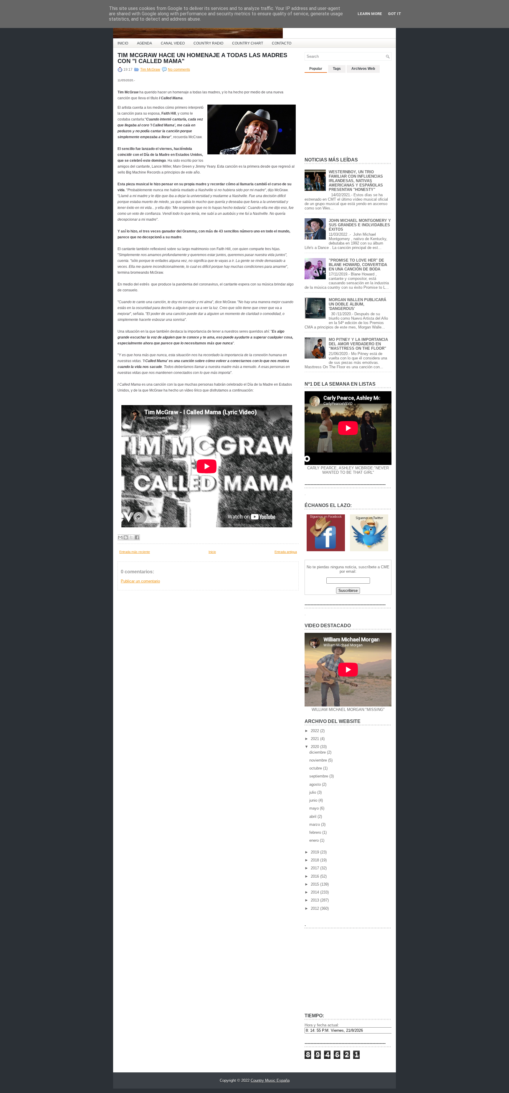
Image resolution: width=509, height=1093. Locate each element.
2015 (315, 884)
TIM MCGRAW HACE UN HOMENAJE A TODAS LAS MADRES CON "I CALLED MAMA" (202, 58)
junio (313, 800)
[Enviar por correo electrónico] (120, 537)
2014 (315, 892)
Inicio (212, 552)
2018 (315, 860)
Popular (315, 69)
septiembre (319, 776)
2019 (315, 852)
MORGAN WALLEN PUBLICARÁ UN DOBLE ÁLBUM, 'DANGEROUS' (357, 304)
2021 (315, 739)
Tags (337, 69)
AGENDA (144, 43)
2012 (315, 908)
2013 (315, 900)
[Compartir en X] (131, 537)
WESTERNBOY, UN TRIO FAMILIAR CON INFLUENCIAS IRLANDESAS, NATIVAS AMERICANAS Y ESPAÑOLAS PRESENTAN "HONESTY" (356, 181)
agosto (315, 784)
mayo (314, 808)
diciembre (318, 752)
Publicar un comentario (140, 581)
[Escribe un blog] (126, 537)
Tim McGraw (150, 69)
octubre (316, 768)
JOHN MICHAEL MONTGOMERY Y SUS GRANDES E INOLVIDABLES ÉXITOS (360, 225)
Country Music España (270, 1080)
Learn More (370, 13)
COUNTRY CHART (247, 43)
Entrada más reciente (134, 552)
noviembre (318, 760)
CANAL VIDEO (173, 43)
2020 (315, 746)
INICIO (123, 43)
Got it (394, 13)
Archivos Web (363, 69)
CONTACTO (281, 43)
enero (314, 840)
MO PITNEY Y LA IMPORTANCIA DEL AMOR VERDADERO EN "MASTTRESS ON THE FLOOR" (358, 344)
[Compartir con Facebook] (137, 537)
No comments (179, 69)
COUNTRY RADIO (208, 43)
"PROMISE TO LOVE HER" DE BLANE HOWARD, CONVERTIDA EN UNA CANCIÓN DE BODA (358, 264)
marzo (315, 824)
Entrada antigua (286, 552)
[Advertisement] (349, 112)
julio (313, 792)
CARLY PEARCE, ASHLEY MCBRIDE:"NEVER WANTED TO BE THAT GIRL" (348, 470)
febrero (315, 832)
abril (313, 816)
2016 (315, 876)
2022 (315, 731)
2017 (315, 868)
